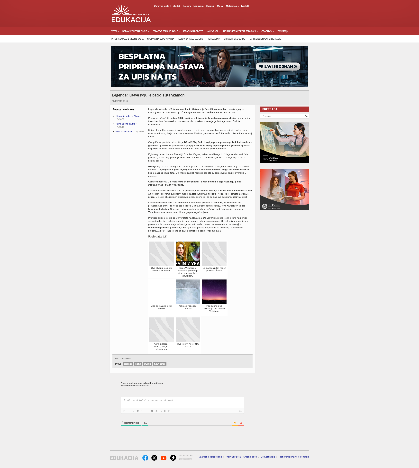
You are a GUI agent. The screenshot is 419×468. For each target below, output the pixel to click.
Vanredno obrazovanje (210, 456)
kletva (138, 364)
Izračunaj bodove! (193, 31)
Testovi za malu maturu (190, 38)
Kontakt (245, 6)
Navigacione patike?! (126, 123)
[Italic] (129, 411)
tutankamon (159, 364)
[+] (170, 411)
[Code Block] (156, 411)
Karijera (187, 6)
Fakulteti (176, 6)
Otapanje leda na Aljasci (128, 116)
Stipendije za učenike (234, 38)
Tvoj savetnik (213, 38)
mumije (147, 364)
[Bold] (124, 411)
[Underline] (133, 411)
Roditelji (210, 6)
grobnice (128, 364)
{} (165, 411)
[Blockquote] (152, 411)
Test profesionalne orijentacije (264, 38)
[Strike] (138, 411)
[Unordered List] (147, 411)
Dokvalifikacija (268, 456)
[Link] (161, 411)
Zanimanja (282, 31)
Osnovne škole (161, 6)
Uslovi (220, 6)
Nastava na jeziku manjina (160, 38)
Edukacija (198, 6)
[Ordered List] (142, 411)
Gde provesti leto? (125, 131)
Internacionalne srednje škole (127, 38)
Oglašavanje (232, 6)
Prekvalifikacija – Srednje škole (241, 456)
